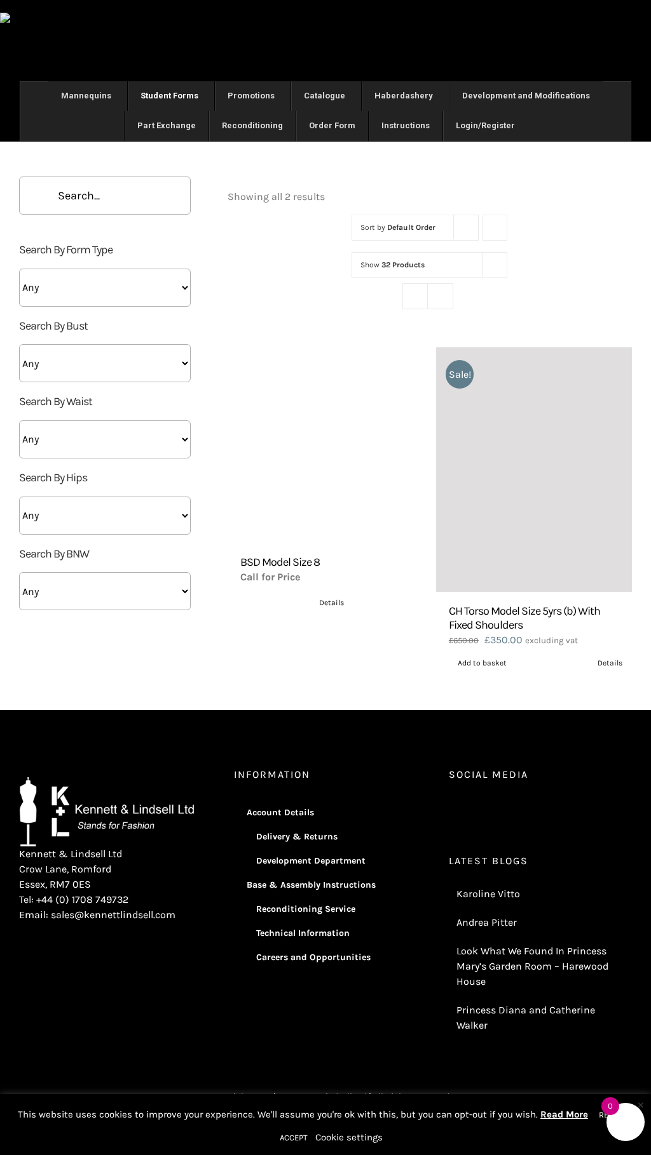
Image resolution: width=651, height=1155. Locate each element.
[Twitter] (487, 808)
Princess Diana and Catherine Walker (525, 1017)
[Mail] (521, 808)
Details (331, 602)
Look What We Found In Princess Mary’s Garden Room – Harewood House (532, 966)
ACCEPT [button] (294, 1137)
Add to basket (482, 662)
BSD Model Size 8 (280, 562)
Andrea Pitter (486, 922)
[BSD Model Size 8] (325, 445)
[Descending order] (495, 228)
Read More (564, 1114)
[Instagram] (452, 808)
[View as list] (440, 296)
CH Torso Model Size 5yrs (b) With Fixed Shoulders (524, 618)
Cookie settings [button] (349, 1137)
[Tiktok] (504, 808)
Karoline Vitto (488, 894)
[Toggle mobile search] (646, 19)
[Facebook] (470, 808)
